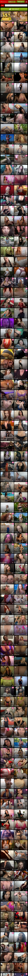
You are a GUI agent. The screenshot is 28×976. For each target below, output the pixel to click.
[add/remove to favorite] (2, 23)
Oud (2, 5)
